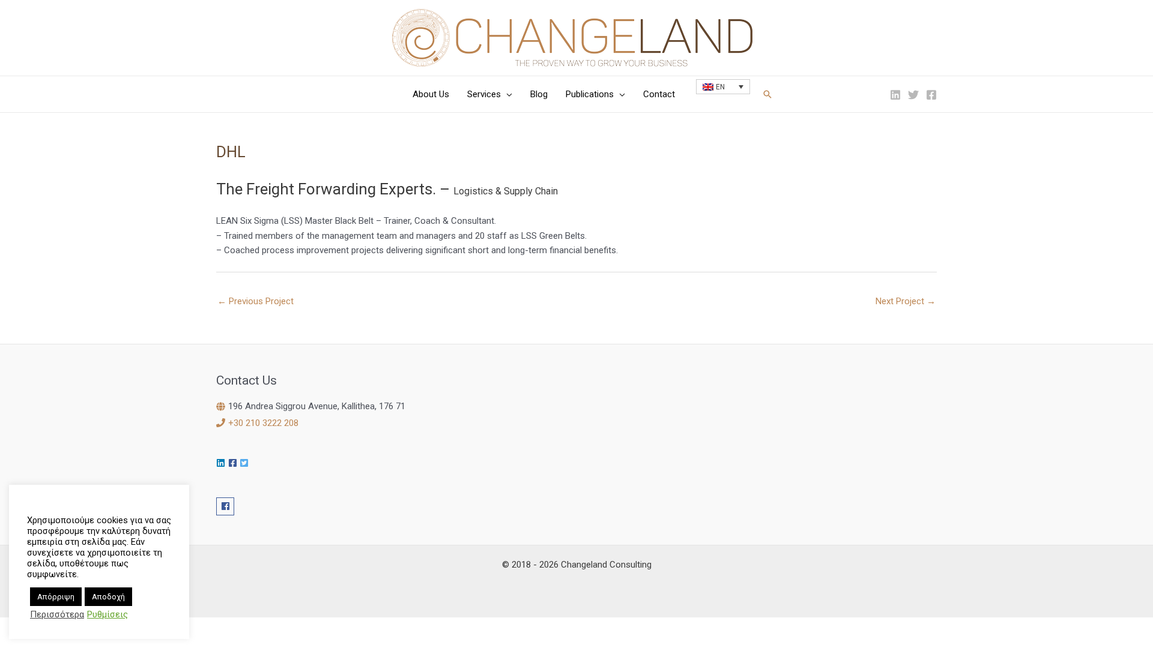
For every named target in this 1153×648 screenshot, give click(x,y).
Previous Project (255, 301)
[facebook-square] (234, 462)
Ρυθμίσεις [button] (107, 614)
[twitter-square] (246, 462)
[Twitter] (913, 94)
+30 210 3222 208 (263, 423)
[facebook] (226, 506)
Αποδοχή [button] (108, 596)
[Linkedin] (895, 94)
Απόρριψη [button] (55, 596)
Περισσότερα (57, 614)
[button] (506, 94)
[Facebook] (931, 94)
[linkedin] (222, 462)
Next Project (906, 301)
